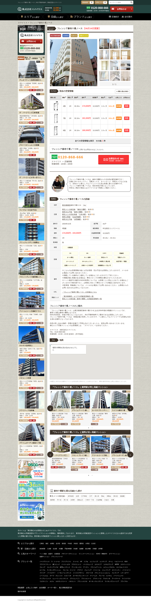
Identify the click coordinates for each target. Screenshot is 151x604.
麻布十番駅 (82, 209)
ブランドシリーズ (57, 556)
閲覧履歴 (21, 588)
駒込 (102, 496)
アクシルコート (86, 578)
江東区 (42, 543)
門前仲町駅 (68, 549)
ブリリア (42, 573)
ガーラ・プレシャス (56, 576)
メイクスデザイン (78, 573)
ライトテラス (126, 578)
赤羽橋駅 (77, 219)
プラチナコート (76, 564)
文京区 (93, 543)
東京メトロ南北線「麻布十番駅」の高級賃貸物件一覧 (82, 299)
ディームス (93, 576)
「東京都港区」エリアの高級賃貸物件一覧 (78, 296)
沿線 (57, 16)
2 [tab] (92, 428)
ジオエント (72, 581)
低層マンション (45, 556)
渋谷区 (76, 543)
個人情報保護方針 (65, 588)
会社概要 (42, 588)
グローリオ (89, 573)
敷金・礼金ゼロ (28, 58)
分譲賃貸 (35, 58)
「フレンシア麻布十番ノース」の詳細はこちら (79, 292)
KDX (126, 561)
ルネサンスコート (61, 581)
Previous (50, 408)
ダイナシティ (116, 570)
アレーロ (102, 576)
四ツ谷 (66, 500)
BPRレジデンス (65, 567)
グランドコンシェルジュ (102, 573)
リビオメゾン (44, 581)
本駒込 (109, 496)
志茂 (77, 496)
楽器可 (50, 554)
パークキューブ (88, 564)
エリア (32, 16)
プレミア (42, 567)
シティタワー (125, 573)
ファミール (96, 570)
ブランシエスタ (82, 581)
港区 (68, 205)
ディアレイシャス (45, 578)
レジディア (103, 561)
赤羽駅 (100, 549)
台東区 (52, 543)
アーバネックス (77, 567)
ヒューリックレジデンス (60, 578)
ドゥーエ (76, 561)
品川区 (58, 543)
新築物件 (21, 58)
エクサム (109, 576)
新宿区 (64, 543)
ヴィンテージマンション (86, 554)
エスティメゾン (125, 564)
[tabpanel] (60, 408)
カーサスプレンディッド (80, 576)
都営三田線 (66, 217)
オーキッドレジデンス (96, 581)
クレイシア (88, 570)
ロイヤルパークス (122, 567)
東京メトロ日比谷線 (69, 214)
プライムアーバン (96, 567)
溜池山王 (80, 500)
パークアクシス (45, 561)
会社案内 (128, 17)
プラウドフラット (45, 564)
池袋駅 (81, 549)
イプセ (86, 561)
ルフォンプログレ (109, 567)
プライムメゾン (75, 578)
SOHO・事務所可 (101, 554)
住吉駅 (55, 549)
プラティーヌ (97, 578)
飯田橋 (52, 500)
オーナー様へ (52, 588)
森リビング (56, 564)
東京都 (64, 205)
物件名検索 (22, 591)
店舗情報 (68, 161)
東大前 (115, 496)
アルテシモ (106, 578)
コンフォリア (94, 561)
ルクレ (52, 581)
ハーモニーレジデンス (64, 573)
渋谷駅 (75, 549)
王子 (90, 496)
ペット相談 (41, 58)
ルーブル (42, 570)
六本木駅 (82, 214)
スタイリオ (67, 576)
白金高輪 (99, 500)
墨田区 (82, 543)
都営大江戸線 (67, 212)
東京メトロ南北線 (68, 209)
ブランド (83, 16)
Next (130, 408)
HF (81, 561)
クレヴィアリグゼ (52, 567)
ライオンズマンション (54, 570)
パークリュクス (118, 576)
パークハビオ (65, 564)
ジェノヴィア (106, 570)
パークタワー (51, 573)
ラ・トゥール (55, 561)
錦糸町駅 (42, 549)
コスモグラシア (108, 564)
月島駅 (94, 549)
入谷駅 (49, 549)
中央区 (70, 543)
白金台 (107, 500)
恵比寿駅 (88, 549)
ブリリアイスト (66, 561)
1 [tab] (88, 428)
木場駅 (61, 549)
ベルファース (118, 561)
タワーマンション (114, 554)
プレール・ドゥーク (69, 570)
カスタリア (98, 564)
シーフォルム (44, 576)
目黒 (112, 500)
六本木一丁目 (89, 500)
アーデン (86, 567)
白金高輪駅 (77, 217)
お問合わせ (121, 9)
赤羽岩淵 (70, 496)
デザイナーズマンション (69, 554)
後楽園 (122, 496)
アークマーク (116, 578)
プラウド (80, 570)
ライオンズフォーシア (112, 581)
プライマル (124, 581)
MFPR (117, 564)
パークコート (126, 570)
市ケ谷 (59, 500)
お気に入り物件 (32, 588)
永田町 (73, 500)
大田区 (87, 543)
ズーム (111, 561)
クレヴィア (115, 573)
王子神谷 (84, 496)
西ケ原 (97, 496)
